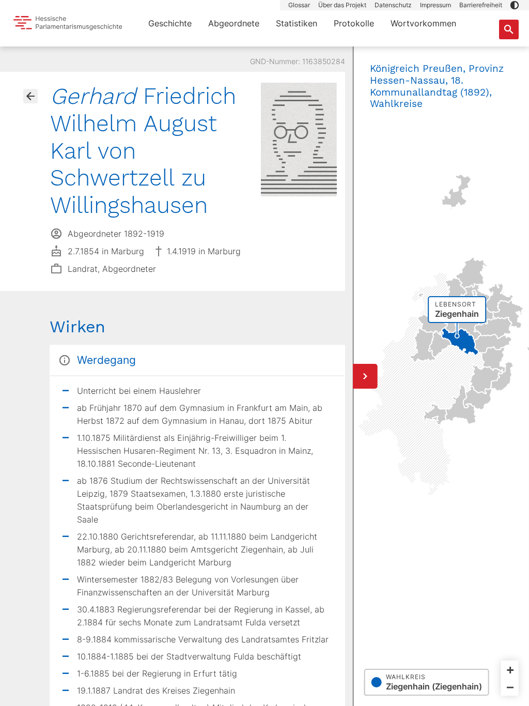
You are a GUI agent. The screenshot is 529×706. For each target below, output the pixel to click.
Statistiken (296, 23)
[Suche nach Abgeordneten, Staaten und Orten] (509, 29)
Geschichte (170, 23)
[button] (514, 5)
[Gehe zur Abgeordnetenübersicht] (30, 96)
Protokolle (354, 23)
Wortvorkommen (423, 23)
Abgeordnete (233, 23)
